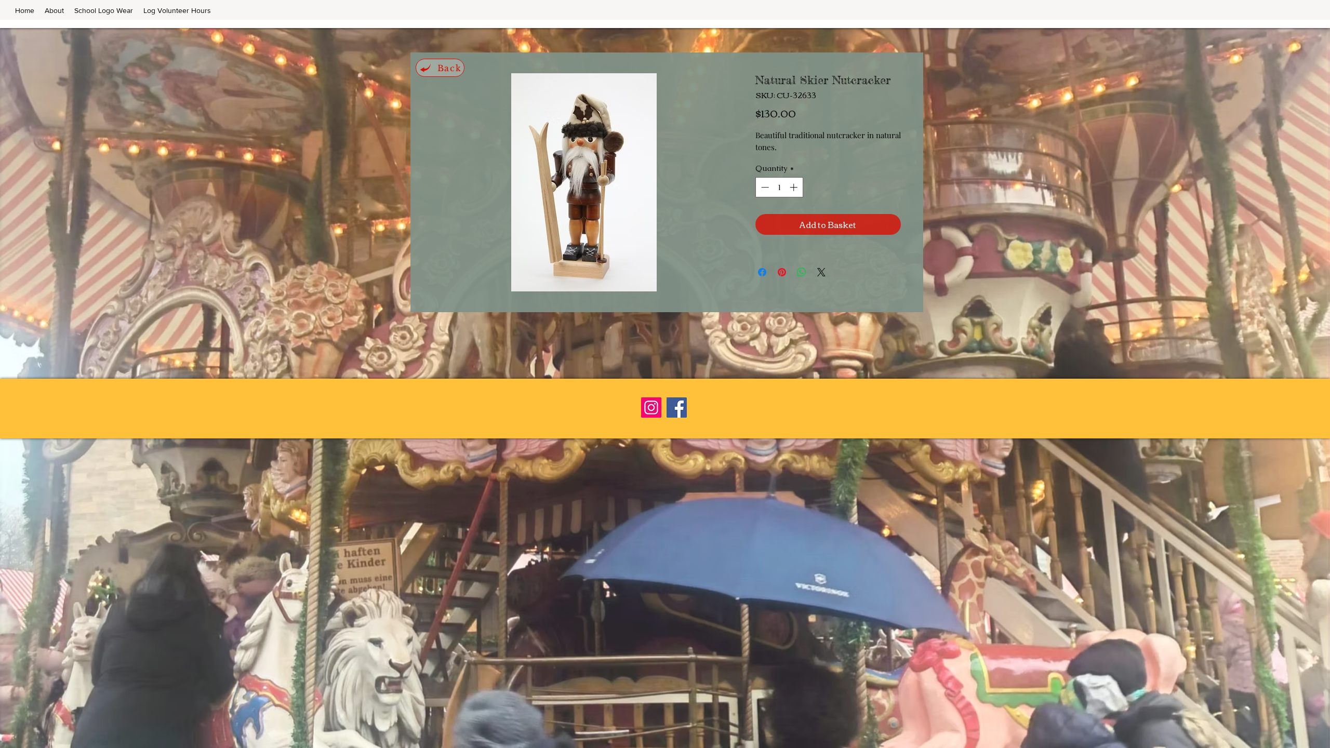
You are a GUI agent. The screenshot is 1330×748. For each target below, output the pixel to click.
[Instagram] (651, 407)
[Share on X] (821, 272)
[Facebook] (677, 407)
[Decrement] (764, 187)
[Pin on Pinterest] (782, 272)
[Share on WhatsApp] (801, 272)
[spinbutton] (779, 187)
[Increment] (795, 187)
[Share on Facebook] (762, 272)
